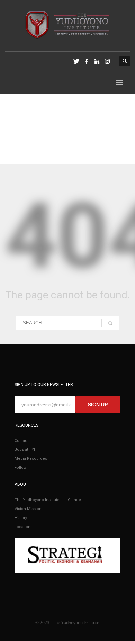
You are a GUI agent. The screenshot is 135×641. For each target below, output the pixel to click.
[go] (110, 323)
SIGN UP (98, 404)
